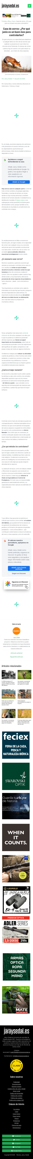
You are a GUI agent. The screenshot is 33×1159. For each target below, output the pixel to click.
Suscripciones (16, 1084)
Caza (13, 21)
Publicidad (16, 1082)
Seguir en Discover (19, 573)
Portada (4, 21)
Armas (16, 1123)
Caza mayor (16, 1114)
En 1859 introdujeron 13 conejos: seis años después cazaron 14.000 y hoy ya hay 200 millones (8, 683)
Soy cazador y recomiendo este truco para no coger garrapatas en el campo (24, 682)
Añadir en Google (19, 182)
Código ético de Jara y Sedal (16, 1089)
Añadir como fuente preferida (19, 568)
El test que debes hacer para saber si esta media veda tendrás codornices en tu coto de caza (24, 722)
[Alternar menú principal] (29, 6)
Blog (9, 21)
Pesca (17, 1118)
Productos (16, 1121)
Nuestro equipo (16, 1086)
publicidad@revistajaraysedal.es (20, 1052)
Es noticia (16, 1109)
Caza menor (16, 1116)
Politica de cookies (16, 1096)
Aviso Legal (16, 1091)
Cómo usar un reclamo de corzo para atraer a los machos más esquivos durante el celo (8, 703)
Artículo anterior (17, 653)
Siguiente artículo (16, 657)
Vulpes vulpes (20, 200)
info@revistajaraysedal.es (21, 1056)
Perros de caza (16, 1125)
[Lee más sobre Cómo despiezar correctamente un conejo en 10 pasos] (24, 694)
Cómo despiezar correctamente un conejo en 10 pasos (24, 702)
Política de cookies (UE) (16, 1100)
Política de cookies (16, 1098)
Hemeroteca (16, 1127)
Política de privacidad (16, 1093)
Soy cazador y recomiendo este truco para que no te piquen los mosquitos (8, 721)
